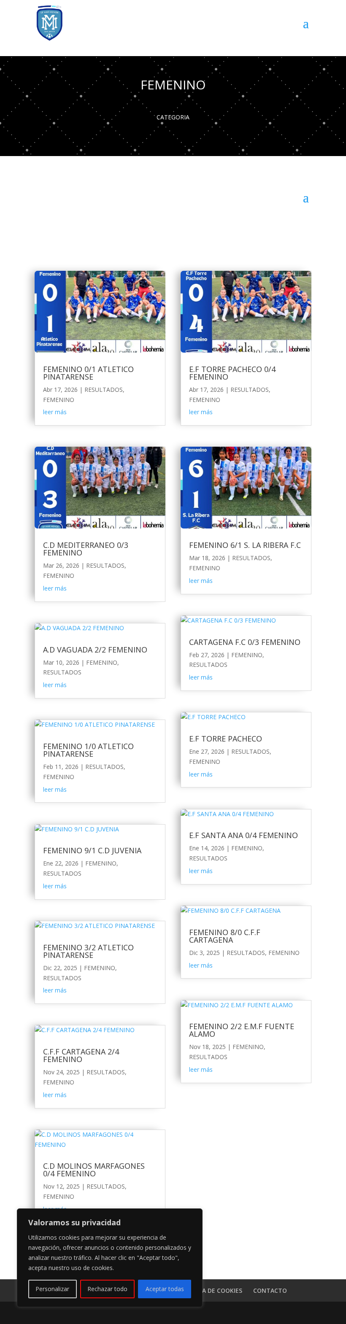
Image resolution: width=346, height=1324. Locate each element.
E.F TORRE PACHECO (225, 738)
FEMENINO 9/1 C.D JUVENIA (92, 850)
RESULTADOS (103, 390)
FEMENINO (58, 400)
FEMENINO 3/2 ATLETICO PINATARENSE (88, 951)
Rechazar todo (107, 1289)
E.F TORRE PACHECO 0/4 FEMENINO (232, 373)
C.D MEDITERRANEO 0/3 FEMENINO (85, 549)
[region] (110, 1257)
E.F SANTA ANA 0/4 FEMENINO (243, 835)
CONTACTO (270, 1290)
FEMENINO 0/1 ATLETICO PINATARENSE (88, 373)
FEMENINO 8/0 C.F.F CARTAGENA (224, 936)
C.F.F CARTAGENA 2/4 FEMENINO (81, 1055)
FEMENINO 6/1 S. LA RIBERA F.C (245, 545)
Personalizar (52, 1289)
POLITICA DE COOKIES (211, 1290)
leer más (55, 412)
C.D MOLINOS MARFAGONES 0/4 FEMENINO (94, 1169)
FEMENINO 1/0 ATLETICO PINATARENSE (88, 750)
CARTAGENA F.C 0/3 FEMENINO (244, 642)
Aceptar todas (165, 1289)
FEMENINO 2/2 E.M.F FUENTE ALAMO (241, 1030)
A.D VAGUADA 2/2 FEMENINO (95, 649)
